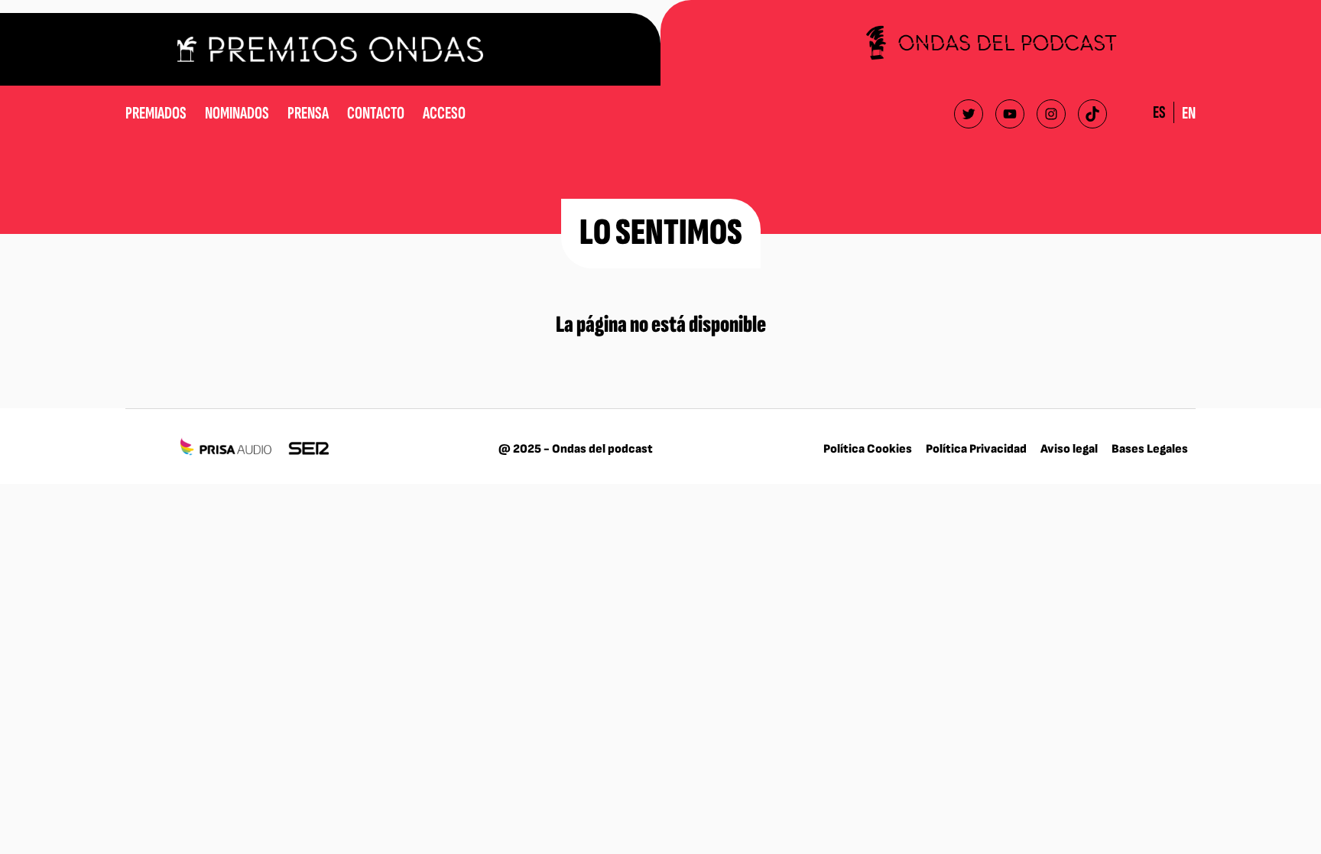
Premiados (156, 113)
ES (1159, 112)
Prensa (308, 113)
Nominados (237, 113)
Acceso (444, 113)
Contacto (375, 113)
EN (1189, 113)
